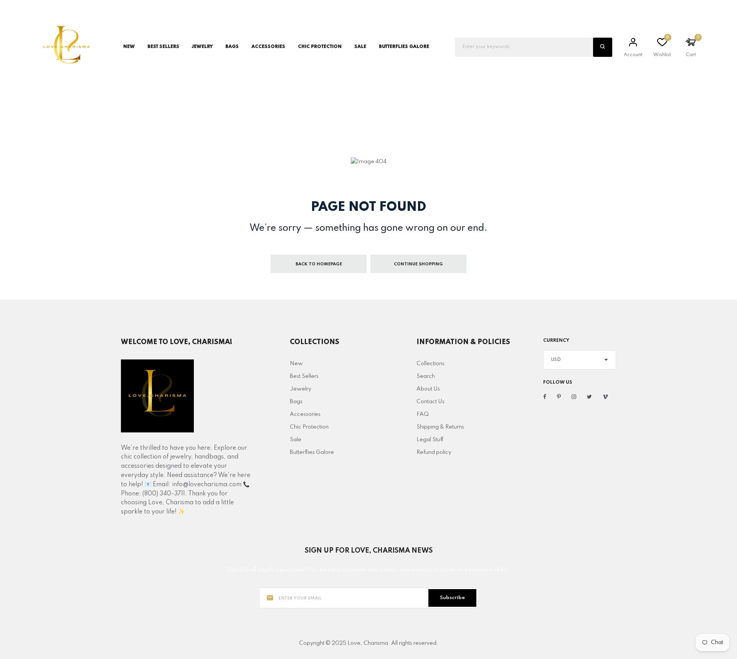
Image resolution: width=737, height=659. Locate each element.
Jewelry (300, 389)
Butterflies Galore (404, 47)
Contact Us (430, 401)
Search (425, 376)
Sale (360, 47)
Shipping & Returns (440, 427)
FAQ (422, 414)
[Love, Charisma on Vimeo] (605, 397)
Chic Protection (309, 427)
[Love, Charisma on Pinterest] (559, 397)
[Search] (602, 47)
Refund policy (433, 452)
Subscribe (452, 597)
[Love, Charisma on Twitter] (589, 397)
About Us (428, 389)
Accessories (305, 414)
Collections (430, 363)
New (129, 47)
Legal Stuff (430, 439)
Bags (296, 401)
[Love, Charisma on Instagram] (574, 397)
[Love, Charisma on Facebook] (544, 397)
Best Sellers (163, 47)
